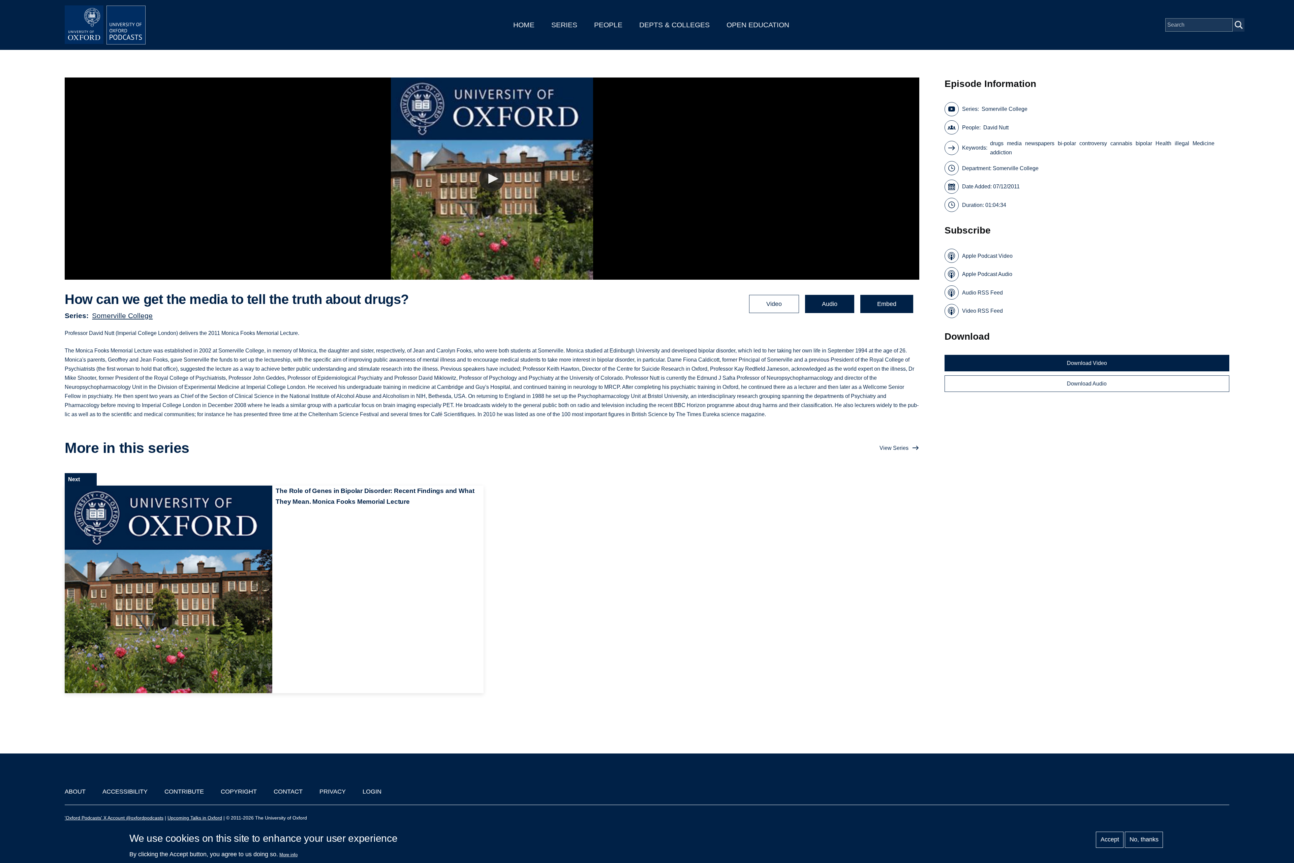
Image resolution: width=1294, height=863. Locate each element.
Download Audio (1087, 384)
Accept (1110, 839)
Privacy (332, 791)
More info (288, 854)
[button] (491, 178)
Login (372, 791)
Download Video (1087, 363)
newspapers (1039, 143)
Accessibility (125, 791)
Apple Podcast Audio (987, 274)
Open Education (758, 25)
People (608, 25)
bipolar (1144, 143)
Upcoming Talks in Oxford (194, 818)
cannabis (1121, 143)
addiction (1001, 152)
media (1014, 143)
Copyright (239, 791)
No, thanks (1144, 839)
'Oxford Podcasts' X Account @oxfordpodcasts (114, 818)
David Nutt (996, 127)
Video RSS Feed (982, 311)
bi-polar (1067, 143)
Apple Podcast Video (987, 256)
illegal (1182, 143)
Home (523, 25)
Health (1163, 143)
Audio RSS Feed (982, 293)
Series (564, 25)
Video (774, 304)
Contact (288, 791)
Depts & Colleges (674, 25)
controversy (1093, 143)
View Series (894, 448)
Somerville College (122, 315)
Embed (886, 304)
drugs (997, 143)
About (75, 791)
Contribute (184, 791)
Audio (829, 304)
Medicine (1203, 143)
